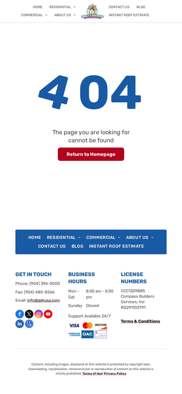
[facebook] (19, 315)
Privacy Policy (115, 373)
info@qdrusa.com (43, 300)
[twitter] (29, 315)
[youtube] (48, 315)
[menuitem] (37, 7)
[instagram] (38, 315)
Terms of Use (92, 373)
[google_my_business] (29, 324)
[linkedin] (19, 324)
